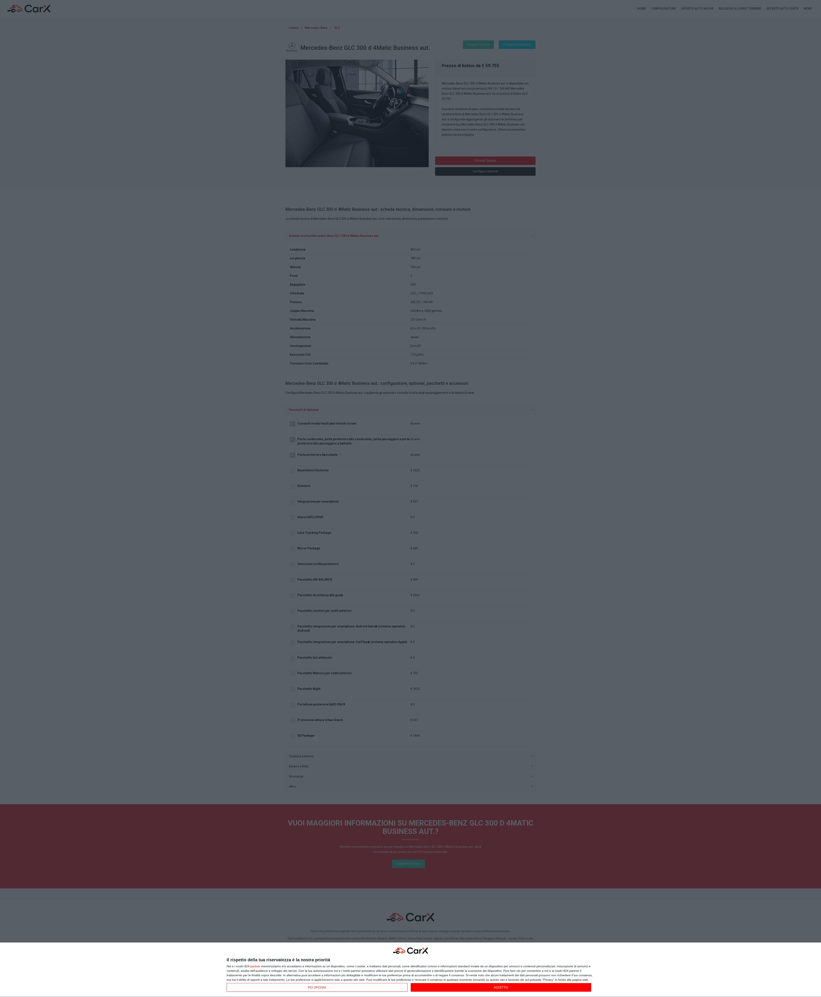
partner (255, 966)
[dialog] (410, 970)
